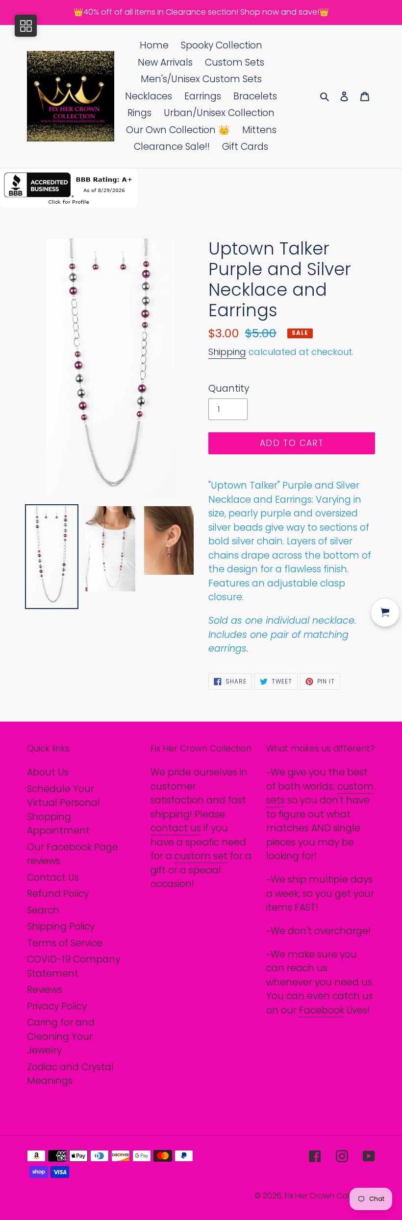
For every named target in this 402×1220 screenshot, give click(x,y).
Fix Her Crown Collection (330, 1195)
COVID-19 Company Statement (73, 966)
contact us (176, 828)
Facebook (321, 1010)
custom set (201, 856)
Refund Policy (58, 893)
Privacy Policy (57, 1006)
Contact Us (53, 877)
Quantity (228, 388)
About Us (48, 772)
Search (43, 910)
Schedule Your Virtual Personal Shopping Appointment (63, 810)
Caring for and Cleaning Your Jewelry (61, 1036)
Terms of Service (64, 943)
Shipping (227, 352)
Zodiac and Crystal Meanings (70, 1074)
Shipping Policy (61, 926)
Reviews (44, 989)
